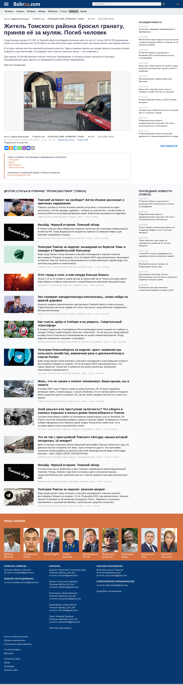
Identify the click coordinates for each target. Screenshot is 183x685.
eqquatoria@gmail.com (116, 575)
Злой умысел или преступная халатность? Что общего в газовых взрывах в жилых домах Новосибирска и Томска (81, 410)
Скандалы (71, 217)
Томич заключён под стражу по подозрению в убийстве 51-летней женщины (154, 243)
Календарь (9, 666)
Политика (84, 481)
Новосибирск (96, 342)
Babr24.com (39, 19)
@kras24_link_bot (67, 596)
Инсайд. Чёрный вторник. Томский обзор (68, 224)
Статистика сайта (12, 659)
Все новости (169, 146)
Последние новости (150, 22)
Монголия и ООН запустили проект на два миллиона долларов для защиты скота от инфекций (158, 68)
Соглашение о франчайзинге (18, 644)
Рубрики (31, 11)
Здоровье (82, 267)
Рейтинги (52, 11)
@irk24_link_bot (66, 584)
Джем (11, 162)
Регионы (9, 11)
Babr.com (26, 4)
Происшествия (56, 19)
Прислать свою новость (60, 628)
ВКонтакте (15, 165)
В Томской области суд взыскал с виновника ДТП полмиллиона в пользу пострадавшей (156, 55)
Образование (73, 481)
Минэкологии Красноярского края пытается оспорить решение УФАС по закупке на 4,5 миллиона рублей (159, 42)
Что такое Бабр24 (12, 650)
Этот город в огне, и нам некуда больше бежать (73, 274)
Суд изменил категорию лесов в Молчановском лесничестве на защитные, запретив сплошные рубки (158, 277)
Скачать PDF (82, 140)
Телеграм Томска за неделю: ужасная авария (71, 489)
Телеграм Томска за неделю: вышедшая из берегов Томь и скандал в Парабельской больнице (82, 248)
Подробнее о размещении (109, 591)
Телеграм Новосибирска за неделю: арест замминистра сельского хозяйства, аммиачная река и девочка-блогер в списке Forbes (81, 353)
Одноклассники (17, 167)
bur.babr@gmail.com (67, 575)
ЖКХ (79, 401)
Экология (85, 342)
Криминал (70, 19)
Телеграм (14, 160)
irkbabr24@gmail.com (68, 587)
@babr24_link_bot (22, 570)
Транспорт (80, 238)
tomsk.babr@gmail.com (19, 175)
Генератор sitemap (65, 679)
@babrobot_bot (113, 573)
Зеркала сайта (11, 670)
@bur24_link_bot (67, 573)
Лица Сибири (14, 520)
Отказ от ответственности (16, 637)
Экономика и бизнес (86, 457)
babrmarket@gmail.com (117, 585)
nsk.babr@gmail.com (68, 610)
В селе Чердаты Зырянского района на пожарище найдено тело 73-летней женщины (157, 230)
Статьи (63, 11)
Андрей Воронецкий (19, 19)
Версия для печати (66, 140)
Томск (80, 19)
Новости (73, 11)
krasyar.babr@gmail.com (69, 599)
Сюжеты (20, 11)
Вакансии (8, 653)
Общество (70, 238)
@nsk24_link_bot (67, 607)
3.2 (20, 679)
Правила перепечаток (14, 640)
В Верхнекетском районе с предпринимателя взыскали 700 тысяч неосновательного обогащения (156, 123)
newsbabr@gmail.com (24, 573)
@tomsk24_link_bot (68, 619)
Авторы (42, 11)
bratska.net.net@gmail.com (25, 582)
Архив (83, 11)
